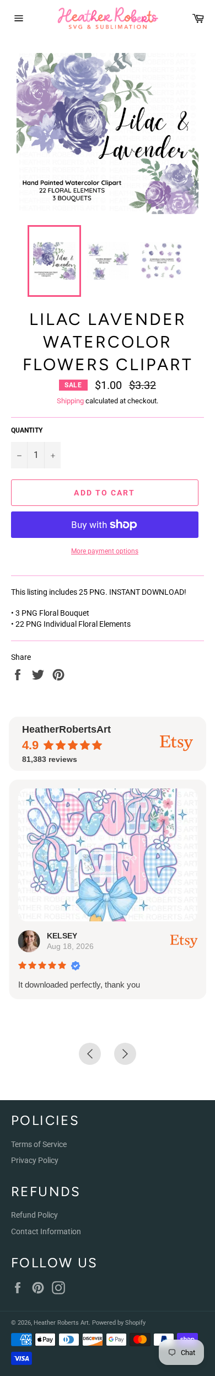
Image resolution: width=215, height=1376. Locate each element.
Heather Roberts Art (61, 1322)
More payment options (104, 551)
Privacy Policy (34, 1160)
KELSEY (61, 935)
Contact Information (46, 1231)
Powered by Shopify (119, 1322)
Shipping (70, 401)
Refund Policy (34, 1214)
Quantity (26, 430)
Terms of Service (39, 1144)
